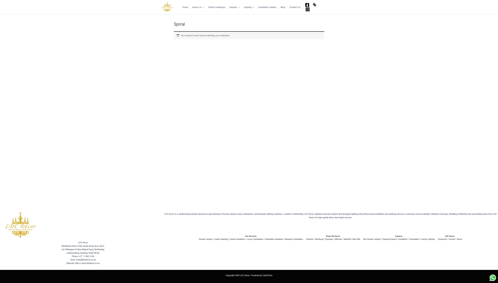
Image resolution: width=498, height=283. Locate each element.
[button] (203, 7)
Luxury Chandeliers (255, 239)
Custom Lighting (428, 239)
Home (185, 7)
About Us (197, 7)
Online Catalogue (216, 7)
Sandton (309, 239)
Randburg (319, 239)
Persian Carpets (205, 239)
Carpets (233, 7)
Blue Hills (356, 239)
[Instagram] (307, 9)
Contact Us (294, 7)
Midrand (338, 239)
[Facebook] (307, 5)
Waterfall (347, 239)
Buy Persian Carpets (372, 239)
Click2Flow (249, 279)
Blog (283, 7)
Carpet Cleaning (221, 239)
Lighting (248, 7)
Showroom (442, 239)
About (459, 239)
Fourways (329, 239)
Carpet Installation (237, 239)
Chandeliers (414, 239)
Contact (452, 239)
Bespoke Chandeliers (294, 239)
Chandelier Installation (274, 239)
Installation (402, 239)
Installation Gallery (267, 7)
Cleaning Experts (389, 239)
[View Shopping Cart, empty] (315, 7)
